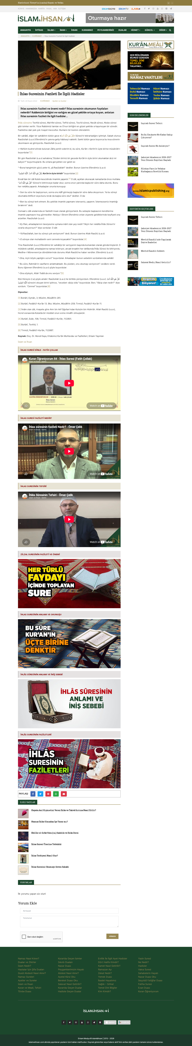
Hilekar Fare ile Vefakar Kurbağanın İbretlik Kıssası (155, 170)
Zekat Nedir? (105, 973)
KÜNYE (21, 8)
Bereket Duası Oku (68, 980)
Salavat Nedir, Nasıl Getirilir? (156, 262)
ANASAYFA (25, 30)
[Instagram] (154, 8)
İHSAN (74, 30)
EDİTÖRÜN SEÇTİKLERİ (141, 209)
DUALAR (122, 30)
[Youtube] (158, 8)
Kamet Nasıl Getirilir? (109, 965)
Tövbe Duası (24, 991)
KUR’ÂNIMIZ (37, 36)
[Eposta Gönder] (64, 794)
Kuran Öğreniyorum (148, 991)
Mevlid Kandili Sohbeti (153, 251)
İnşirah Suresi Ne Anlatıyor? (155, 146)
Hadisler (142, 965)
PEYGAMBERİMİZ (105, 30)
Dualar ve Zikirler (27, 962)
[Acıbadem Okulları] (151, 282)
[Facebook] (145, 8)
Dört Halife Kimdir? (108, 962)
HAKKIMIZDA (31, 8)
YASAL (49, 8)
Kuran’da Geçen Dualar (70, 987)
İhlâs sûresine (25, 122)
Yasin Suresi (144, 958)
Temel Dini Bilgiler (107, 987)
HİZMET (135, 30)
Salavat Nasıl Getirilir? (69, 984)
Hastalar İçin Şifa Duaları (31, 969)
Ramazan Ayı (105, 969)
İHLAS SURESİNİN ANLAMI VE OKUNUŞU (41, 614)
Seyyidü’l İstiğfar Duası (150, 980)
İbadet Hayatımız (107, 980)
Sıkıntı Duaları (65, 962)
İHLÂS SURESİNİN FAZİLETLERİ (36, 734)
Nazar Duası (64, 965)
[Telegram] (171, 8)
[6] (49, 286)
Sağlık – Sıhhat (106, 984)
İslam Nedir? (24, 965)
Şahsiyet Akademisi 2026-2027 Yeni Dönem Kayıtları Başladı (156, 158)
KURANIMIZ (87, 30)
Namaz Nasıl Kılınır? (28, 958)
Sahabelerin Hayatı (148, 973)
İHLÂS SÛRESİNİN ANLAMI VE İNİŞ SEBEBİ (42, 674)
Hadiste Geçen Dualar (69, 991)
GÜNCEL (149, 30)
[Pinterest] (167, 8)
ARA (55, 8)
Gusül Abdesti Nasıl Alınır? (32, 973)
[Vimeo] (94, 1022)
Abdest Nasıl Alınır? (68, 973)
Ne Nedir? (143, 962)
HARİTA (41, 8)
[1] (31, 152)
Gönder (112, 936)
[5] (62, 273)
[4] (85, 239)
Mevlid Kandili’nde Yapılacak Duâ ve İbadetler (156, 241)
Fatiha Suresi (145, 984)
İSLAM (51, 30)
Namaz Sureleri (26, 976)
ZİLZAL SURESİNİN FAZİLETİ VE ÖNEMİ (40, 554)
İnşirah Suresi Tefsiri (151, 123)
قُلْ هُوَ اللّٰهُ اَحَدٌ (68, 135)
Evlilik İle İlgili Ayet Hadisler (112, 958)
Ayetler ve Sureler (59, 101)
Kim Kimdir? (104, 991)
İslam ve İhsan (25, 341)
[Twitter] (149, 8)
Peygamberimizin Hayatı (71, 969)
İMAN (62, 30)
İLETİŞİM (62, 8)
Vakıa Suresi (144, 969)
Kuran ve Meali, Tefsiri (29, 987)
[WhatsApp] (162, 8)
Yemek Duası (105, 976)
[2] (76, 173)
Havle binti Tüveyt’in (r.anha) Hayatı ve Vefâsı (41, 2)
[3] (19, 309)
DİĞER (162, 30)
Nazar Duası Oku (147, 976)
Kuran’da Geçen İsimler (70, 958)
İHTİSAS (39, 30)
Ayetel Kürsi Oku (66, 976)
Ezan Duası (144, 987)
